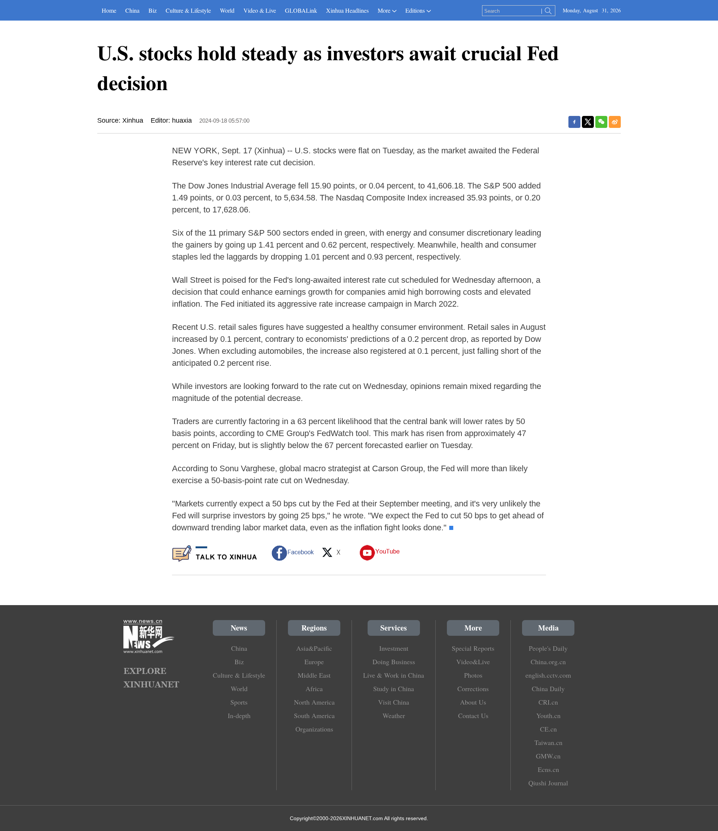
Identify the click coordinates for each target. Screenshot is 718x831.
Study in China (393, 688)
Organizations (314, 728)
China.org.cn (548, 661)
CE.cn (548, 728)
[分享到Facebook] (574, 122)
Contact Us (473, 715)
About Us (473, 701)
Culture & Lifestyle (188, 10)
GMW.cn (548, 755)
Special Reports (473, 648)
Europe (314, 661)
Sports (239, 701)
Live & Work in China (393, 675)
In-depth (239, 715)
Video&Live (473, 661)
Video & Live (259, 10)
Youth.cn (548, 715)
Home (109, 10)
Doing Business (393, 661)
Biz (152, 10)
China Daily (548, 688)
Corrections (473, 688)
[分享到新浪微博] (615, 122)
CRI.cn (548, 701)
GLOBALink (301, 10)
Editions (415, 10)
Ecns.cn (548, 769)
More (384, 10)
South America (314, 715)
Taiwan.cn (548, 742)
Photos (473, 675)
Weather (394, 715)
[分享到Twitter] (588, 122)
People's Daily (548, 648)
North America (314, 701)
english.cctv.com (548, 675)
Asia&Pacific (314, 648)
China (132, 10)
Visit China (393, 701)
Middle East (314, 675)
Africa (314, 688)
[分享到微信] (601, 122)
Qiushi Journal (548, 782)
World (227, 10)
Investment (393, 648)
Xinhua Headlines (347, 10)
